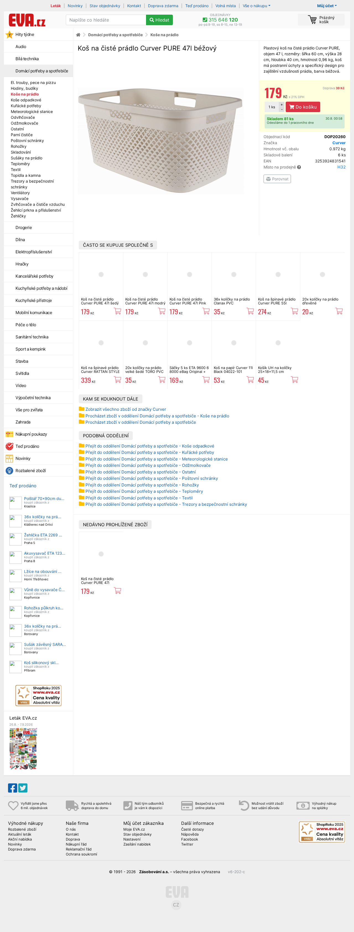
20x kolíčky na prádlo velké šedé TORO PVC (144, 369)
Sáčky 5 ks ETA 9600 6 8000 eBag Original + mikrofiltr (189, 371)
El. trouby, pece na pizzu (33, 82)
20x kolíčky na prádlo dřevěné (320, 301)
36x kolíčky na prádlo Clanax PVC (232, 301)
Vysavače (19, 198)
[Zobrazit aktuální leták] (23, 748)
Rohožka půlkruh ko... (43, 607)
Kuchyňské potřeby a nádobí (41, 288)
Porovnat (279, 179)
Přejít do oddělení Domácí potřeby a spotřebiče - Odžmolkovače (148, 465)
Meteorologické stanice (32, 111)
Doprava (334, 88)
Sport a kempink (30, 349)
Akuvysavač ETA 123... (44, 553)
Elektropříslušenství (33, 251)
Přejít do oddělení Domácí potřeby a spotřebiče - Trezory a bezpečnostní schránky (166, 504)
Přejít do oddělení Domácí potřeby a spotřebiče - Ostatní (140, 472)
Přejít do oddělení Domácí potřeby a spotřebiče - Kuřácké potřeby (149, 452)
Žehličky (18, 216)
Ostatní (17, 129)
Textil (15, 169)
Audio (20, 46)
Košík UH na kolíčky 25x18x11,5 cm (274, 369)
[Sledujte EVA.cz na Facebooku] (12, 788)
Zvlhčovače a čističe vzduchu (38, 204)
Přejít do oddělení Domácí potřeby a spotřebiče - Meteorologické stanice (156, 459)
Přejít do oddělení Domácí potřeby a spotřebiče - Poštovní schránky (151, 478)
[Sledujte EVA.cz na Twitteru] (22, 788)
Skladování (21, 152)
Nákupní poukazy (31, 434)
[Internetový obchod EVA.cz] (33, 19)
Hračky (21, 264)
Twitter (187, 844)
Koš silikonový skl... (41, 662)
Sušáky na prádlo (26, 158)
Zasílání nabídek (137, 844)
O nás (71, 829)
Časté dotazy (192, 829)
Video (20, 385)
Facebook (189, 839)
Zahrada (22, 422)
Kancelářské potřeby (34, 276)
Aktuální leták (19, 834)
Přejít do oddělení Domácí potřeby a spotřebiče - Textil (139, 498)
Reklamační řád (79, 849)
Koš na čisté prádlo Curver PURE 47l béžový (97, 582)
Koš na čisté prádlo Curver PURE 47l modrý (145, 301)
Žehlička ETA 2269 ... (43, 535)
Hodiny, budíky (24, 88)
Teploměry (20, 163)
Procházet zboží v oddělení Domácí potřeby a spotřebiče (140, 422)
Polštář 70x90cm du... (44, 498)
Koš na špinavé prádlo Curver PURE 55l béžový (277, 303)
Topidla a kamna (26, 175)
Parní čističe (22, 134)
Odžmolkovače (24, 123)
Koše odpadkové (26, 100)
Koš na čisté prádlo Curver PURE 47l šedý (100, 301)
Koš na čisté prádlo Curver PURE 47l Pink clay (188, 303)
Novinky (75, 5)
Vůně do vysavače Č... (44, 589)
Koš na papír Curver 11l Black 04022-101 (233, 369)
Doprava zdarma (163, 5)
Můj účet (325, 5)
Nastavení (131, 839)
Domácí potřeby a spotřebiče (41, 70)
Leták (56, 5)
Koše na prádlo (25, 94)
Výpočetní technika (32, 397)
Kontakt (134, 5)
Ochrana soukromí (81, 854)
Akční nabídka (20, 839)
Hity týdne (24, 34)
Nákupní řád (76, 844)
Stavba (21, 361)
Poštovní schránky (27, 140)
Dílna (20, 239)
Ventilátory (20, 192)
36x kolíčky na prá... (42, 516)
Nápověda (190, 834)
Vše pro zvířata (29, 409)
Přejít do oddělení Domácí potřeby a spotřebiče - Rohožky (142, 485)
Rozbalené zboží (30, 470)
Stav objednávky (105, 5)
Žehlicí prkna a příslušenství (36, 210)
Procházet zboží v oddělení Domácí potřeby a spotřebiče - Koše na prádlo (157, 415)
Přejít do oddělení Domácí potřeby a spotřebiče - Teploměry (144, 491)
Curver (339, 142)
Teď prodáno (197, 5)
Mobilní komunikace (33, 312)
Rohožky (19, 146)
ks (272, 107)
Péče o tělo (25, 324)
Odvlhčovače (23, 117)
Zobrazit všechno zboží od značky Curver (125, 409)
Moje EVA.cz (134, 829)
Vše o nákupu (255, 5)
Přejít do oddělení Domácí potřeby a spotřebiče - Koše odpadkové (149, 446)
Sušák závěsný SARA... (45, 644)
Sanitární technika (31, 336)
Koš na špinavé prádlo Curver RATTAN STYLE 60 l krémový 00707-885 (100, 373)
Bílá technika (27, 58)
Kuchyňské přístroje (33, 300)
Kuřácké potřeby (26, 105)
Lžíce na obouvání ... (42, 571)
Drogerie (23, 227)
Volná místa (225, 5)
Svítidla (22, 373)
